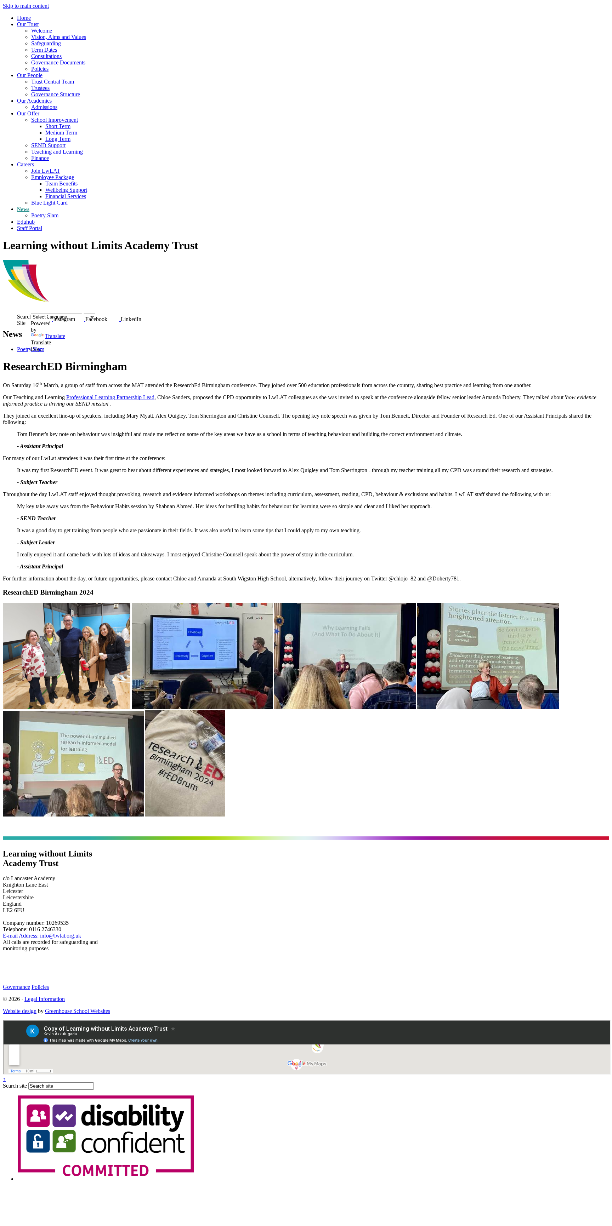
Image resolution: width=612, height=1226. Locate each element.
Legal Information (44, 999)
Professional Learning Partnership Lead (110, 397)
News (23, 209)
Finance (40, 158)
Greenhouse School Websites (77, 1011)
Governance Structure (55, 94)
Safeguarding (46, 43)
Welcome (41, 31)
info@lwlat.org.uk (42, 936)
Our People (29, 75)
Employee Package (52, 177)
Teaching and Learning (57, 152)
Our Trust (28, 24)
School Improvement (54, 120)
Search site (15, 1086)
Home (24, 18)
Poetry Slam (44, 215)
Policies (40, 69)
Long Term (57, 139)
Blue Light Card (49, 203)
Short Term (57, 126)
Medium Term (61, 133)
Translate (55, 336)
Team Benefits (61, 184)
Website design (19, 1011)
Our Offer (28, 113)
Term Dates (44, 50)
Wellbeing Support (66, 190)
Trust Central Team (52, 82)
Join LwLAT (45, 171)
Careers (25, 164)
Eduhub (26, 222)
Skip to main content (26, 6)
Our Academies (34, 101)
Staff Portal (29, 228)
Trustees (40, 88)
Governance (16, 987)
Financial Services (65, 196)
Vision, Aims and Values (58, 37)
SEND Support (48, 145)
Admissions (44, 107)
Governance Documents (58, 62)
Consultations (46, 56)
